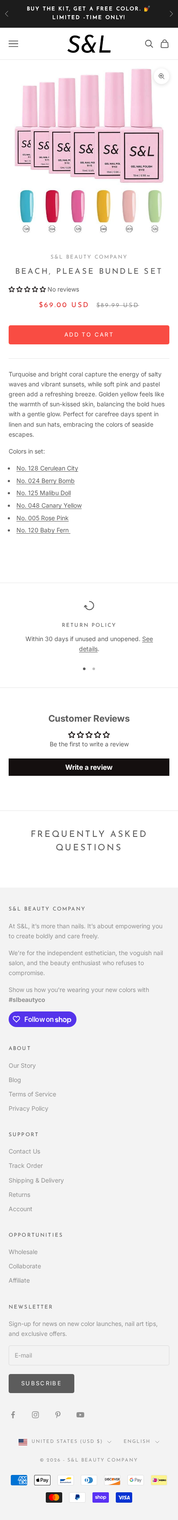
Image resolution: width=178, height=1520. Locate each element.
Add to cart (89, 334)
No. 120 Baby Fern (43, 530)
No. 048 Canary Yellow (49, 505)
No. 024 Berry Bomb (45, 480)
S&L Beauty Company (89, 257)
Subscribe (41, 1383)
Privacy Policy (28, 1108)
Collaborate (25, 1266)
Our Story (22, 1065)
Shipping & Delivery (36, 1180)
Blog (15, 1079)
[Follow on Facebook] (13, 1414)
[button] (27, 289)
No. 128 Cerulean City (47, 468)
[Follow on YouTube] (80, 1414)
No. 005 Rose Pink (42, 518)
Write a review (89, 767)
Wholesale (23, 1251)
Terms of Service (32, 1094)
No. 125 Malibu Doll (43, 492)
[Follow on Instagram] (35, 1414)
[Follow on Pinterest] (58, 1414)
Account (20, 1208)
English (137, 1441)
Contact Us (24, 1151)
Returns (19, 1194)
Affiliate (19, 1280)
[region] (89, 627)
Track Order (26, 1165)
